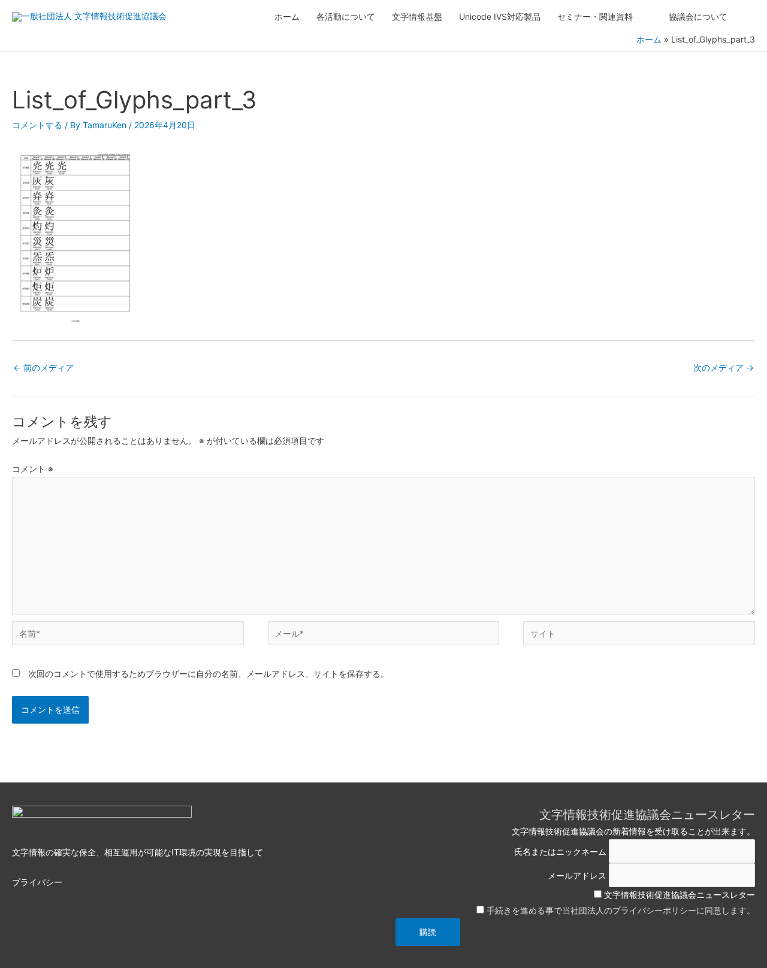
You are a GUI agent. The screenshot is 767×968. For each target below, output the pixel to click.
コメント (32, 469)
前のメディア (43, 367)
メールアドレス (577, 875)
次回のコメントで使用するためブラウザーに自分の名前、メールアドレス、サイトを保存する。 (208, 673)
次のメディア (723, 367)
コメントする (37, 125)
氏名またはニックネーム (560, 851)
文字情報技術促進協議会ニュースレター (678, 895)
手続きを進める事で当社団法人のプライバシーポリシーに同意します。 (621, 910)
